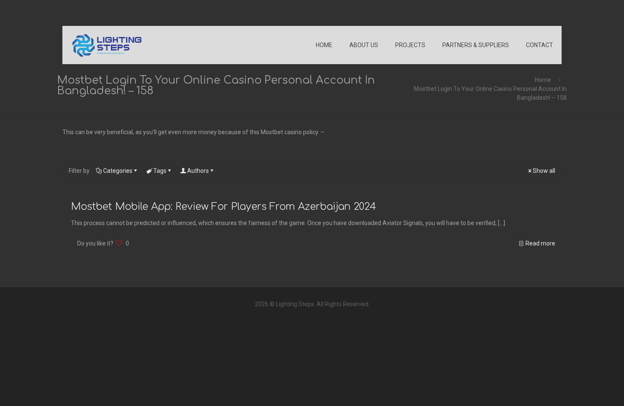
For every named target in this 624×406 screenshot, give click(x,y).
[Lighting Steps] (107, 45)
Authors (198, 170)
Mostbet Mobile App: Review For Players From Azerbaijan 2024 (223, 206)
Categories (117, 170)
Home (543, 79)
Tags (159, 170)
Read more (540, 243)
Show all (544, 170)
